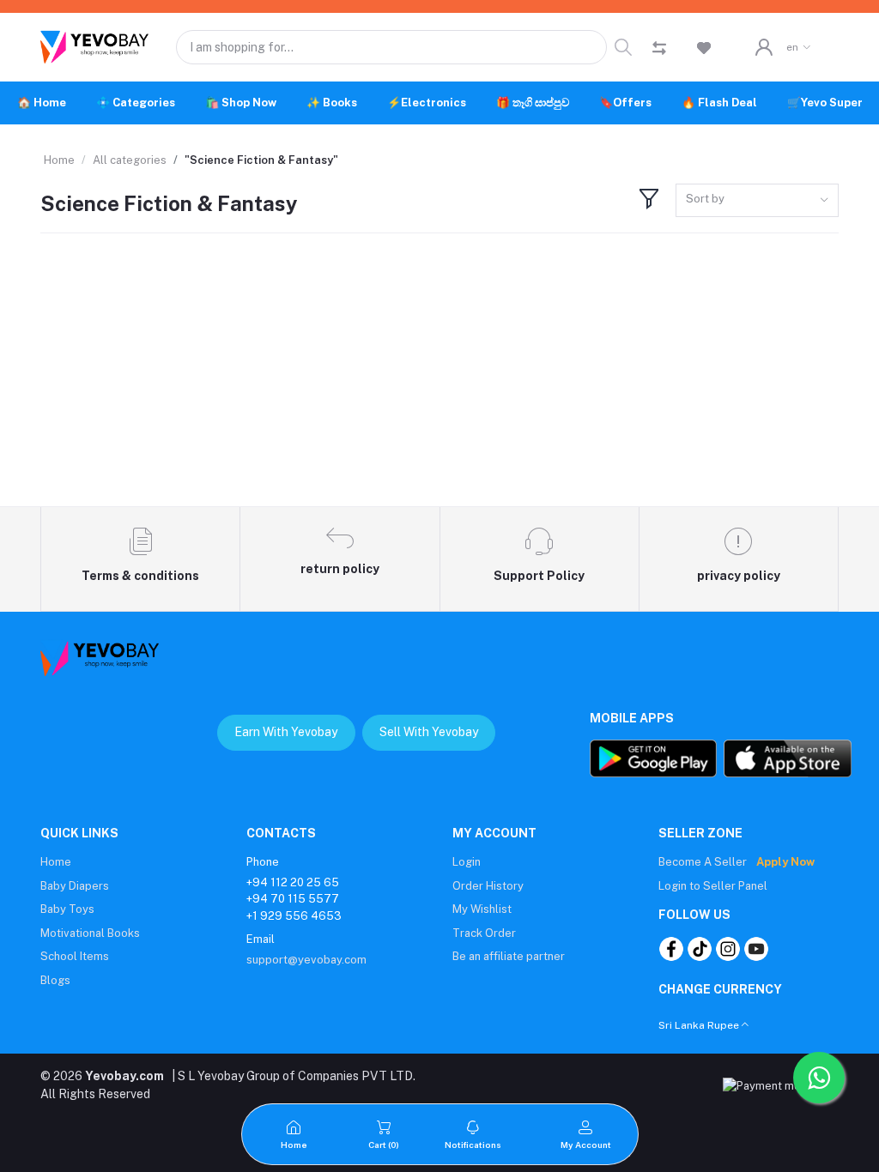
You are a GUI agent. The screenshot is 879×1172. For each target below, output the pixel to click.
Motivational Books (90, 933)
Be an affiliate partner (508, 956)
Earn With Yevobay (285, 732)
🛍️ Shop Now (240, 102)
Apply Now (785, 861)
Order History (488, 885)
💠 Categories (135, 102)
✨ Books (331, 102)
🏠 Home (41, 102)
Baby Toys (67, 909)
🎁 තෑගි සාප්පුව (532, 102)
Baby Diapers (74, 885)
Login (466, 861)
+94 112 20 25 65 (292, 882)
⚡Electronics (426, 102)
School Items (74, 956)
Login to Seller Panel (712, 885)
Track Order (484, 933)
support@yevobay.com (306, 959)
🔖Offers (625, 102)
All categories (130, 160)
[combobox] (757, 200)
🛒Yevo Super (825, 102)
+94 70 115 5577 (292, 898)
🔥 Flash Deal (719, 102)
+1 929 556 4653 (294, 915)
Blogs (55, 980)
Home (59, 160)
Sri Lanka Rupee (698, 1025)
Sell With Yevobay (428, 732)
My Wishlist (482, 909)
